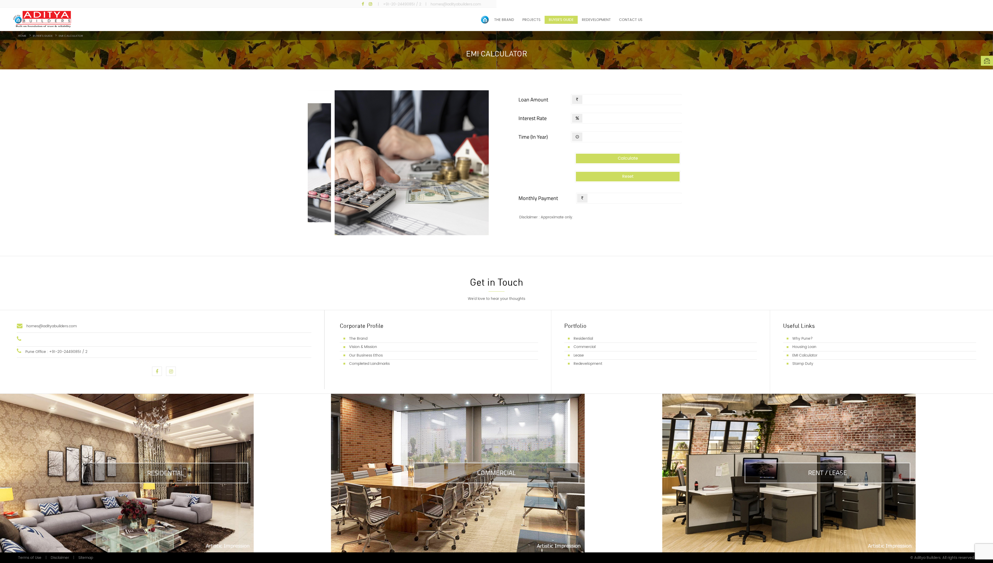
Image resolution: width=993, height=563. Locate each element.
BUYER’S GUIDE (561, 20)
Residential (583, 339)
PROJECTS (531, 20)
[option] (496, 50)
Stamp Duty (802, 364)
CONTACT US (630, 20)
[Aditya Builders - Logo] (172, 19)
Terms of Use (29, 558)
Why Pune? (802, 339)
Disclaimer (60, 558)
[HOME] (485, 20)
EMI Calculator (804, 355)
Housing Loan (804, 347)
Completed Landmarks (369, 364)
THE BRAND (504, 20)
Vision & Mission (363, 347)
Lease (579, 355)
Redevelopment (588, 364)
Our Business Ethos (366, 355)
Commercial (585, 347)
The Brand (358, 339)
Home (23, 36)
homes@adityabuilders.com (456, 4)
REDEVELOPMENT (596, 20)
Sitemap (85, 558)
